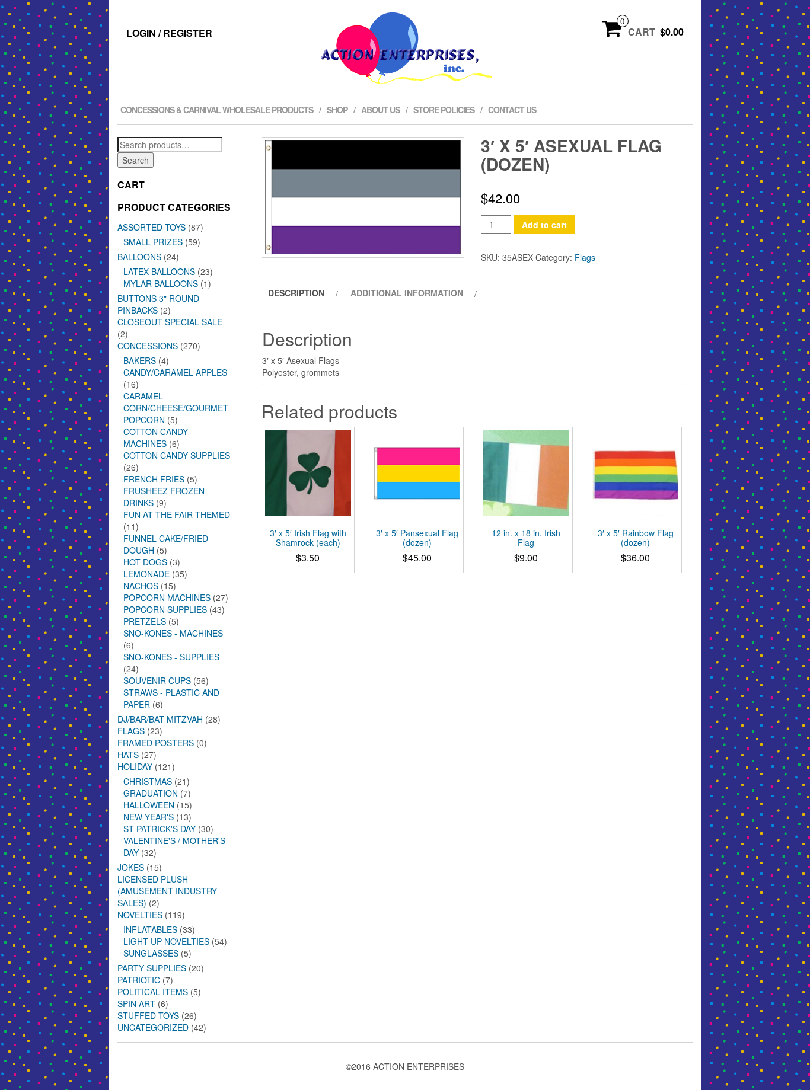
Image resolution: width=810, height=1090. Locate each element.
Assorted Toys (151, 227)
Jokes (130, 867)
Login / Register (169, 33)
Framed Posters (155, 743)
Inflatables (150, 929)
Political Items (152, 992)
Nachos (140, 586)
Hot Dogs (145, 562)
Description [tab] (296, 293)
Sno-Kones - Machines (173, 633)
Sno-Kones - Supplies (171, 657)
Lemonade (146, 574)
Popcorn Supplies (165, 609)
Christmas (147, 781)
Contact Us (512, 110)
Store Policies (443, 110)
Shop (337, 110)
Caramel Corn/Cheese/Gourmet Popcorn (175, 408)
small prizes (153, 242)
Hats (128, 754)
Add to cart (544, 225)
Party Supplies (151, 968)
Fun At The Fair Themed (176, 514)
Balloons (139, 257)
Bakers (139, 360)
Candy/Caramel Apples (175, 372)
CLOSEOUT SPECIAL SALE (169, 322)
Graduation (150, 793)
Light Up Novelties (166, 941)
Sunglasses (150, 953)
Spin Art (136, 1003)
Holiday (134, 766)
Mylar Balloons (160, 283)
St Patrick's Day (159, 829)
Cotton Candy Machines (155, 437)
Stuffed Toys (148, 1015)
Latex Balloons (159, 271)
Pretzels (144, 621)
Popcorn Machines (167, 597)
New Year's (148, 817)
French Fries (153, 479)
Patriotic (138, 980)
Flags (131, 731)
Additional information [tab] (406, 293)
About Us (380, 110)
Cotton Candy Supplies (176, 455)
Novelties (139, 914)
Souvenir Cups (157, 680)
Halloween (148, 805)
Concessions (147, 345)
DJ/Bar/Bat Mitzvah (160, 719)
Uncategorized (153, 1027)
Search (135, 160)
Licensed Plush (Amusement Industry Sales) (167, 891)
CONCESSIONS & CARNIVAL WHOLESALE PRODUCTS (216, 110)
